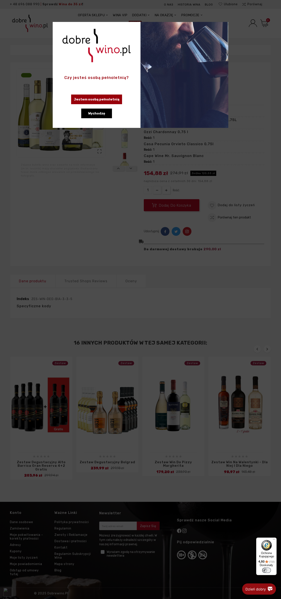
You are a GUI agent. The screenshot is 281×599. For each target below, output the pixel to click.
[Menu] (274, 540)
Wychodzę (96, 113)
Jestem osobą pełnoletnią (96, 99)
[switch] (266, 570)
